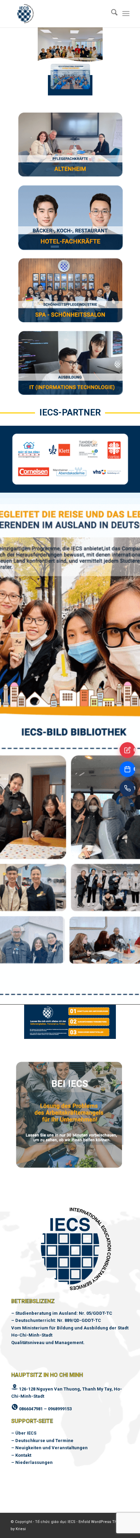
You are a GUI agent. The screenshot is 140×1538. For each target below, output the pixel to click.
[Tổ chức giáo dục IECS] (58, 13)
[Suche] (111, 13)
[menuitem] (111, 13)
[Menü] (125, 13)
